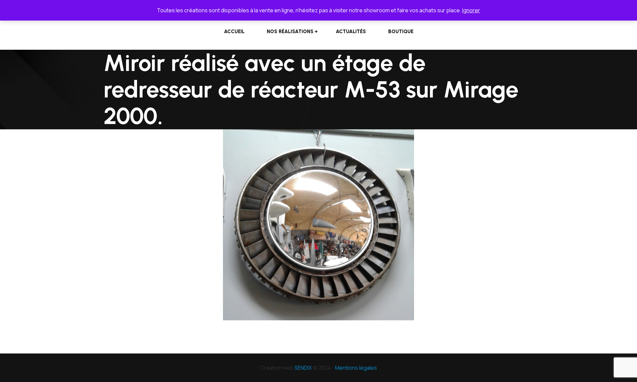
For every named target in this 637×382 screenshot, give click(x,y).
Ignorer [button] (471, 10)
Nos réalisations (290, 31)
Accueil (234, 31)
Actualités (351, 31)
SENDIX (303, 367)
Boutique (400, 31)
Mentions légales (356, 367)
